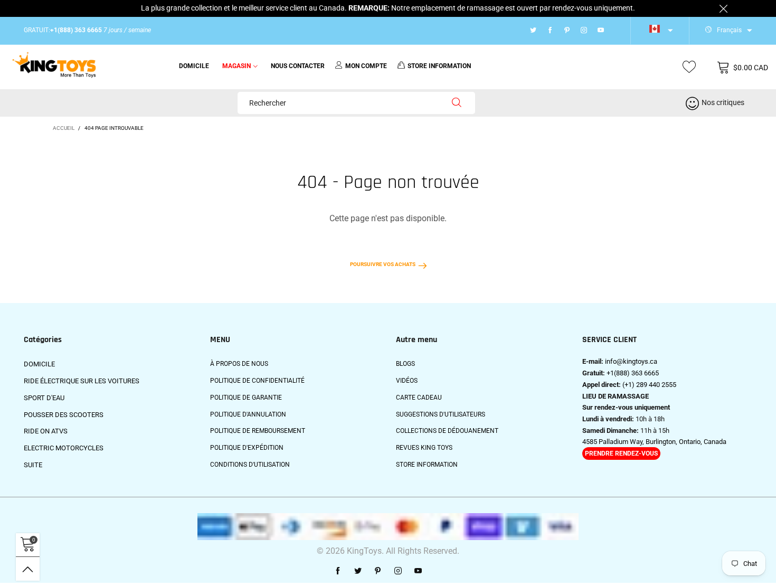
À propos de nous (239, 363)
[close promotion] (723, 8)
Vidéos (407, 380)
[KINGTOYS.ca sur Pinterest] (378, 571)
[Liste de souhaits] (689, 67)
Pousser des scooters (63, 415)
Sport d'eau (44, 398)
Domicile (194, 66)
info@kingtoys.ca (631, 361)
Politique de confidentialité (257, 380)
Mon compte (366, 66)
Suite (33, 465)
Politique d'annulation (248, 414)
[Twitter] (533, 30)
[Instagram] (583, 30)
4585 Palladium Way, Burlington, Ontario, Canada (654, 442)
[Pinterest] (567, 30)
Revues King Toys (424, 447)
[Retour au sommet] (28, 569)
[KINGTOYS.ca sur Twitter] (358, 571)
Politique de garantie (246, 397)
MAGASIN (236, 66)
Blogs (405, 363)
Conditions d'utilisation (250, 464)
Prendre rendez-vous (621, 453)
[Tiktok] (614, 30)
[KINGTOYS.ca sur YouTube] (418, 571)
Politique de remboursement (257, 430)
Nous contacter (298, 66)
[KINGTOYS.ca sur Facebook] (338, 571)
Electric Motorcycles (63, 448)
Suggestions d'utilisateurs (440, 414)
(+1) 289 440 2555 (649, 385)
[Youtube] (600, 30)
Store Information (427, 464)
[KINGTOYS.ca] (54, 65)
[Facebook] (550, 30)
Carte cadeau (419, 397)
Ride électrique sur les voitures (81, 381)
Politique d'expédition (246, 447)
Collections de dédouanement (447, 430)
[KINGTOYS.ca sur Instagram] (398, 571)
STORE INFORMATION (439, 66)
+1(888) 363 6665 (633, 373)
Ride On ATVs (46, 431)
